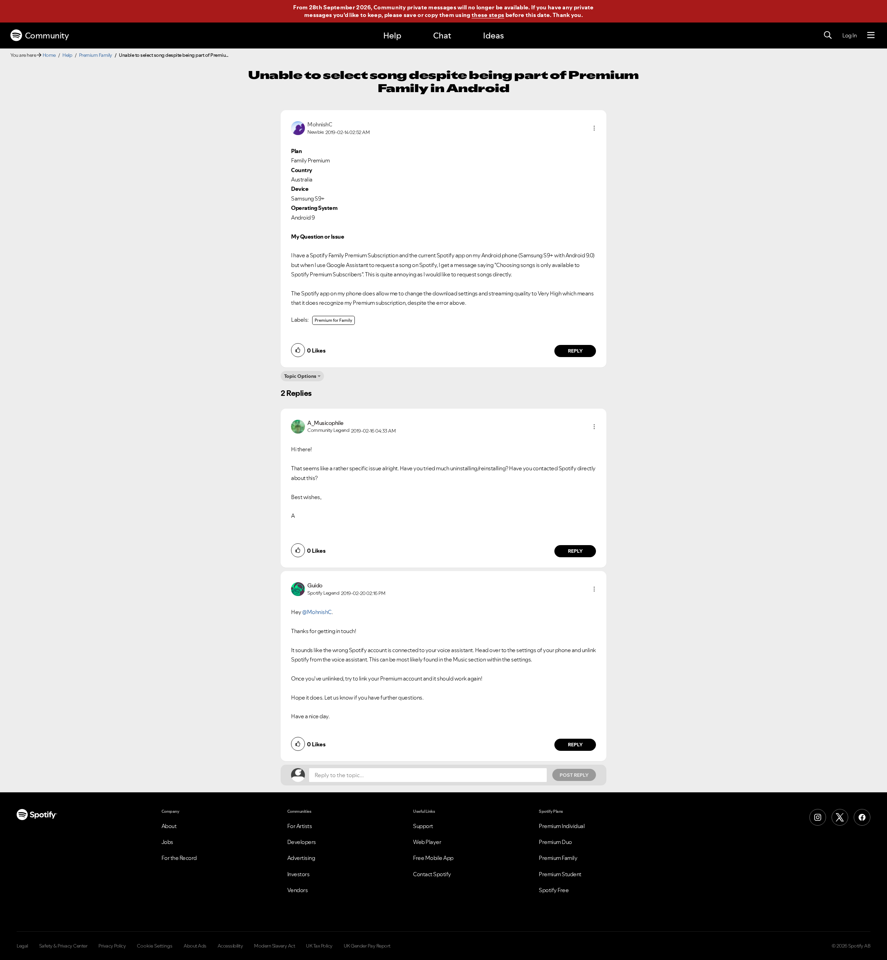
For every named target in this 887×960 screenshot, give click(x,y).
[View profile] (298, 127)
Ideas (493, 35)
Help (392, 35)
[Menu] (871, 35)
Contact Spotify (432, 874)
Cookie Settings (155, 946)
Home (49, 55)
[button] (594, 128)
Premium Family (95, 55)
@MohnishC (317, 612)
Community (47, 35)
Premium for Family (333, 320)
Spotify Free (554, 890)
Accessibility (230, 946)
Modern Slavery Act (274, 946)
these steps (488, 15)
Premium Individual (562, 826)
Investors (298, 874)
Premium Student (560, 874)
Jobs (167, 842)
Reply (575, 350)
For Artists (299, 826)
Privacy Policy (112, 946)
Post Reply (574, 775)
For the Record (179, 858)
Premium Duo (555, 842)
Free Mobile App (433, 858)
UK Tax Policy (319, 946)
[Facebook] (862, 817)
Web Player (427, 842)
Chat (442, 35)
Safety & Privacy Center (63, 946)
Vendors (297, 890)
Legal (22, 946)
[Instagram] (817, 817)
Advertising (301, 858)
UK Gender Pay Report (367, 946)
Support (423, 826)
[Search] (828, 35)
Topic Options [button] (300, 376)
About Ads (195, 946)
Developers (301, 842)
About (169, 826)
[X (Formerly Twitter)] (840, 817)
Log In (849, 35)
